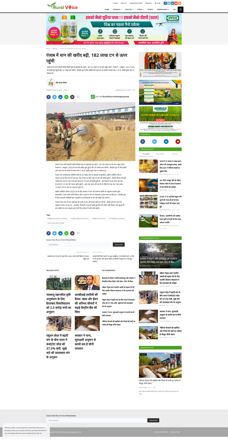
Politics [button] (128, 9)
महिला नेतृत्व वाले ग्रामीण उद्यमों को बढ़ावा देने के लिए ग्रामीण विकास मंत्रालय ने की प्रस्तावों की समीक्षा (118, 290)
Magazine (148, 3)
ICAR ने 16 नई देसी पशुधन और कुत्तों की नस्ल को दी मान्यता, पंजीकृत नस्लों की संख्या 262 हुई (171, 201)
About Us (124, 3)
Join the (112, 96)
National (55, 49)
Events (150, 9)
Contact (115, 3)
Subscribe (119, 244)
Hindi (158, 3)
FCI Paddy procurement (117, 218)
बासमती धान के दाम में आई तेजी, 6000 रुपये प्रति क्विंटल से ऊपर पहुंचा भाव (68, 257)
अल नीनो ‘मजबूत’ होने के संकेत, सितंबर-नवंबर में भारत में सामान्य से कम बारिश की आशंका (170, 183)
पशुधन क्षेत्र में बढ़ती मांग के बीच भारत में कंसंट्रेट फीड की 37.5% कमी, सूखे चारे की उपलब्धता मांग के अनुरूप (58, 346)
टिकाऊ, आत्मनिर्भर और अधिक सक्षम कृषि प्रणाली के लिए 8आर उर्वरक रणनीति (170, 219)
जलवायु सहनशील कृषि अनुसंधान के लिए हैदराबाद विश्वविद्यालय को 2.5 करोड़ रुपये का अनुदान (58, 303)
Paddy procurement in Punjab (57, 218)
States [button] (140, 9)
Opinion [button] (116, 9)
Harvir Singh (164, 337)
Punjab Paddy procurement (80, 218)
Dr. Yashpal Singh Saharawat (169, 225)
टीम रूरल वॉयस (61, 82)
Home (107, 9)
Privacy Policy (175, 432)
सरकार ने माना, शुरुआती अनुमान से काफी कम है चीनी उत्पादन (85, 342)
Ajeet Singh (163, 190)
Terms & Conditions (161, 432)
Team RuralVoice (165, 174)
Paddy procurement (98, 218)
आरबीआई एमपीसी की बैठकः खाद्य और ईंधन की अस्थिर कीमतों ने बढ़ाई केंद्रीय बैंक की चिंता (86, 303)
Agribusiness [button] (162, 9)
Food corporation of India (56, 223)
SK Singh (162, 305)
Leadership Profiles (136, 3)
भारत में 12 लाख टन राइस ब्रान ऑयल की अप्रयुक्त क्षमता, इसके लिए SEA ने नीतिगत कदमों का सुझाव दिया (171, 166)
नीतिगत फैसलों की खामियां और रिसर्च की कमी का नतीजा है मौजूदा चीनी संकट (171, 331)
